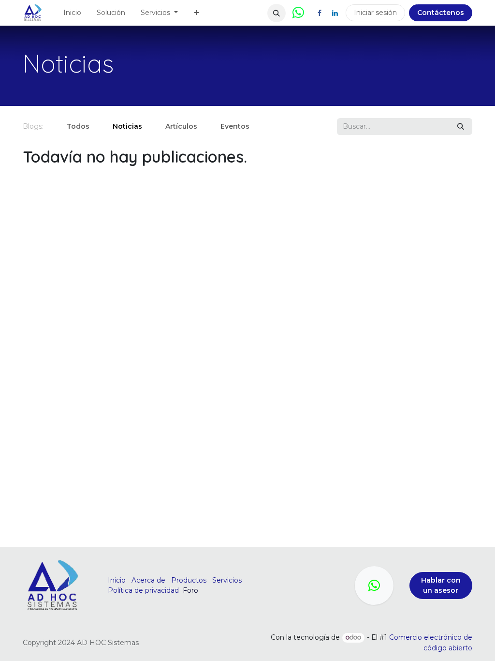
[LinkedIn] (335, 13)
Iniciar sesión (375, 12)
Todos (78, 126)
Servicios (227, 580)
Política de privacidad (143, 590)
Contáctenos (440, 12)
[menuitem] (72, 13)
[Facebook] (319, 13)
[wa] (374, 585)
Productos (188, 580)
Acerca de (148, 580)
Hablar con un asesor (441, 585)
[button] (276, 13)
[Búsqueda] (460, 126)
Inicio (117, 580)
